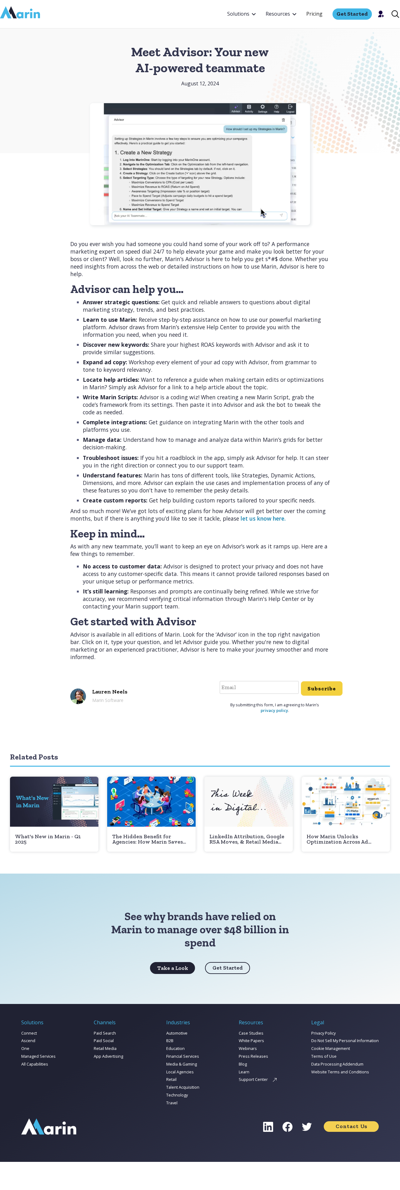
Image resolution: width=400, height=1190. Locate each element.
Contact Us (351, 1126)
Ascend (28, 1040)
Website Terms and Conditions (340, 1072)
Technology (177, 1095)
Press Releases (253, 1056)
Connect (29, 1033)
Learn (244, 1072)
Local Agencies (180, 1072)
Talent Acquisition (182, 1087)
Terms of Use (324, 1056)
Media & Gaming (181, 1064)
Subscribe (322, 688)
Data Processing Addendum (337, 1064)
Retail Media (105, 1048)
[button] (241, 14)
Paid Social (104, 1040)
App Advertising (108, 1056)
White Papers (251, 1040)
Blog (243, 1064)
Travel (172, 1103)
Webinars (248, 1048)
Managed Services (38, 1056)
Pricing (314, 13)
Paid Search (105, 1033)
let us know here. (263, 518)
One (25, 1048)
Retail (171, 1079)
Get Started (227, 967)
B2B (169, 1040)
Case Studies (251, 1033)
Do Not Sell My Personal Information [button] (345, 1040)
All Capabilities (34, 1064)
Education (175, 1048)
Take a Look (172, 968)
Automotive (177, 1033)
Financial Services (182, 1056)
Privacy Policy (323, 1033)
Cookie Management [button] (330, 1048)
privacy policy (274, 710)
